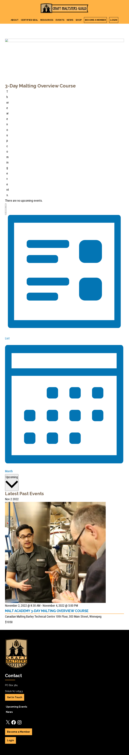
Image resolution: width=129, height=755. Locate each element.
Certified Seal (29, 20)
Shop (79, 20)
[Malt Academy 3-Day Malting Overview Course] (55, 504)
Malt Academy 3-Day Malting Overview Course (47, 611)
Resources (46, 20)
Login (113, 20)
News (70, 20)
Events (60, 20)
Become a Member (95, 20)
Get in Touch (14, 697)
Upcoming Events (16, 706)
